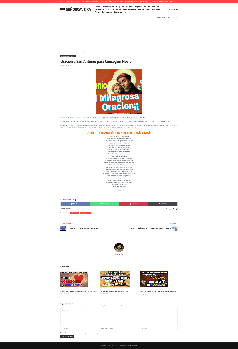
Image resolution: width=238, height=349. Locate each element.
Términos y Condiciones (151, 9)
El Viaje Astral (115, 9)
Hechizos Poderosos (151, 6)
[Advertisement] (119, 34)
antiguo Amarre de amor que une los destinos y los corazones (78, 291)
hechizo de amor (75, 213)
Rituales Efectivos (102, 9)
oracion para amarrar (85, 213)
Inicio (61, 53)
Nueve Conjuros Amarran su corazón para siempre (114, 291)
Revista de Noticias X (133, 345)
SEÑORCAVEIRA (78, 9)
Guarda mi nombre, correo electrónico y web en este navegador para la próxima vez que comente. (91, 333)
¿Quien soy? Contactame (131, 9)
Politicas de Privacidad (103, 12)
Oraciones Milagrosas (134, 6)
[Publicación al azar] (172, 17)
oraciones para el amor (70, 53)
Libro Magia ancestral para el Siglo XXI (109, 6)
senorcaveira (119, 254)
